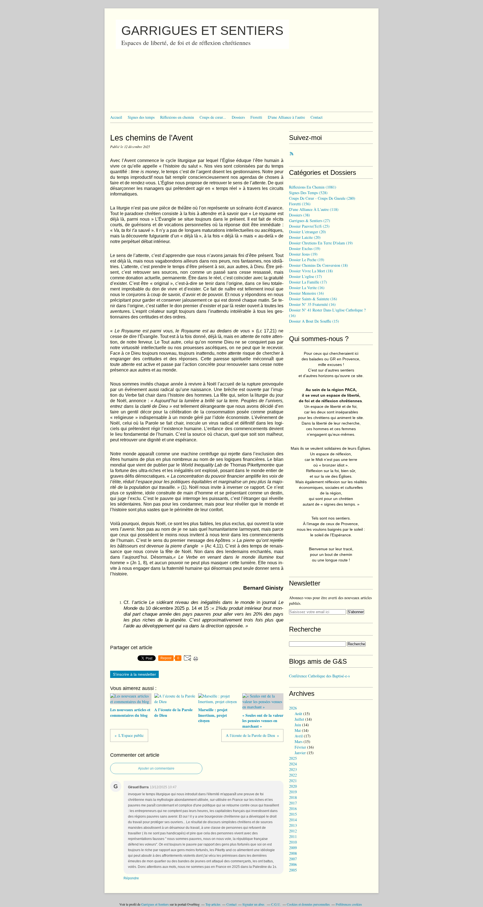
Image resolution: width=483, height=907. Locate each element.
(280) (322, 198)
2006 (293, 864)
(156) (300, 203)
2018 (293, 797)
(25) (309, 226)
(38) (299, 215)
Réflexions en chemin (177, 117)
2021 (293, 780)
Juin (298, 724)
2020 (293, 786)
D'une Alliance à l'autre (286, 117)
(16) (307, 287)
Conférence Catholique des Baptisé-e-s (319, 676)
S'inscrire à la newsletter (134, 674)
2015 (293, 814)
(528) (308, 192)
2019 (293, 791)
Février (300, 747)
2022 (293, 775)
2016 (293, 808)
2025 (293, 758)
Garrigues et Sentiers (155, 904)
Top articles (213, 904)
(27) (309, 220)
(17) (305, 276)
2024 (293, 763)
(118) (313, 209)
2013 (293, 825)
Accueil (116, 117)
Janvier (300, 752)
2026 (293, 708)
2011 (293, 836)
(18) (318, 265)
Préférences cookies (349, 904)
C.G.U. (276, 904)
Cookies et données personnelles (308, 904)
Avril (299, 736)
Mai (298, 730)
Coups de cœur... (213, 117)
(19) (321, 243)
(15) (314, 321)
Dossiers (238, 117)
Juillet (299, 719)
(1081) (312, 187)
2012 (293, 831)
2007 (293, 858)
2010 (293, 842)
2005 (293, 870)
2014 (293, 819)
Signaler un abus (253, 904)
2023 (293, 769)
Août (298, 713)
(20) (307, 231)
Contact (317, 117)
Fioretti (256, 117)
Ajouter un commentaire (156, 768)
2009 (293, 847)
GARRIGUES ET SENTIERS (202, 30)
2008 (293, 853)
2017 (293, 803)
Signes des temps (141, 117)
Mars (298, 741)
